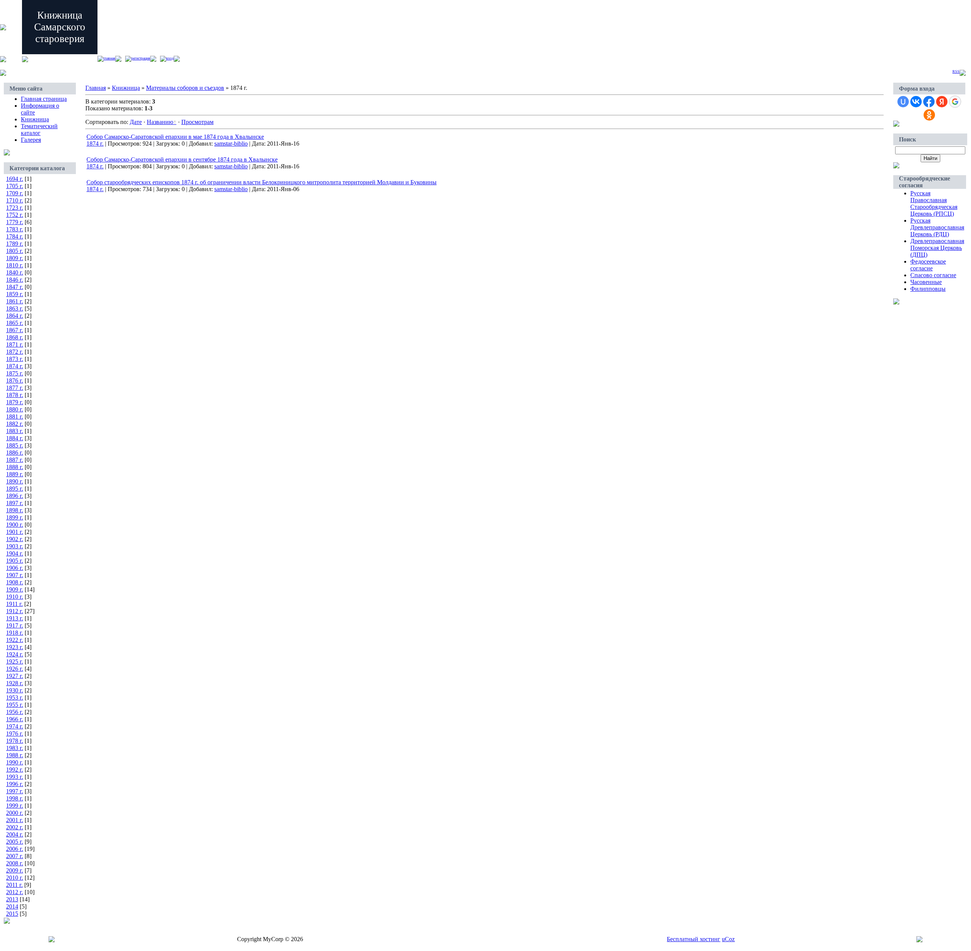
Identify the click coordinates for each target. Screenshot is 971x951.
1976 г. (14, 733)
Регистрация (140, 58)
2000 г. (14, 813)
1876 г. (14, 380)
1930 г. (14, 690)
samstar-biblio (231, 143)
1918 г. (14, 632)
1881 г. (14, 416)
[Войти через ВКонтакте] (916, 101)
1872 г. (14, 351)
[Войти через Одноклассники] (929, 115)
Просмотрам (197, 122)
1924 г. (14, 654)
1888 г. (14, 467)
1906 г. (14, 568)
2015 (12, 913)
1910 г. (14, 596)
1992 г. (14, 769)
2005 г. (14, 841)
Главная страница (44, 99)
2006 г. (14, 849)
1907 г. (14, 575)
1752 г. (14, 215)
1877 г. (14, 387)
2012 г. (14, 892)
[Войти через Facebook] (929, 101)
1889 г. (14, 474)
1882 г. (14, 424)
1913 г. (14, 618)
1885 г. (14, 445)
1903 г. (14, 546)
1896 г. (14, 496)
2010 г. (14, 877)
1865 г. (14, 323)
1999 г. (14, 805)
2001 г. (14, 820)
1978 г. (14, 741)
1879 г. (14, 402)
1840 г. (14, 272)
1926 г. (14, 668)
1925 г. (14, 661)
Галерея (31, 140)
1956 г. (14, 712)
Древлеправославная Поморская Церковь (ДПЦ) (937, 248)
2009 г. (14, 870)
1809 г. (14, 258)
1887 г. (14, 460)
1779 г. (14, 222)
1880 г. (14, 409)
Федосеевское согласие (928, 264)
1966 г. (14, 719)
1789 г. (14, 243)
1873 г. (14, 359)
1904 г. (14, 553)
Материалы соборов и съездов (185, 88)
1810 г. (14, 265)
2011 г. (14, 885)
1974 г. (14, 726)
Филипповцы (928, 289)
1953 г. (14, 697)
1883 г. (14, 431)
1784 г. (14, 236)
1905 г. (14, 560)
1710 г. (14, 200)
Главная (109, 58)
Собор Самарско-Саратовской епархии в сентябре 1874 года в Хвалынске (182, 159)
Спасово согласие (933, 275)
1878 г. (14, 395)
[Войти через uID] (903, 101)
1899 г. (14, 517)
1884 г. (14, 438)
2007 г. (14, 856)
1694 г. (14, 179)
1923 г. (14, 647)
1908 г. (14, 582)
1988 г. (14, 755)
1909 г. (14, 589)
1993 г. (14, 777)
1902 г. (14, 539)
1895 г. (14, 488)
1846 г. (14, 279)
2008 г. (14, 863)
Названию (160, 122)
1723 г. (14, 207)
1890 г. (14, 481)
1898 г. (14, 510)
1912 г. (14, 611)
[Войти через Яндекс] (941, 101)
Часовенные (926, 282)
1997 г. (14, 791)
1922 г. (14, 640)
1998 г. (14, 798)
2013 (12, 899)
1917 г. (14, 625)
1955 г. (14, 704)
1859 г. (14, 294)
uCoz (728, 939)
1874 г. (14, 366)
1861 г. (14, 301)
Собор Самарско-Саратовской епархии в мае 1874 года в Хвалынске (175, 136)
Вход (170, 58)
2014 (12, 906)
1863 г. (14, 308)
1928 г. (14, 683)
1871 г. (14, 344)
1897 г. (14, 503)
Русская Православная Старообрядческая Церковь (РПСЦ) (933, 203)
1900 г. (14, 524)
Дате (136, 122)
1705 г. (14, 186)
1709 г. (14, 193)
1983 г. (14, 748)
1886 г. (14, 452)
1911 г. (14, 604)
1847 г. (14, 287)
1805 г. (14, 251)
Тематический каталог (39, 129)
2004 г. (14, 834)
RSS (956, 71)
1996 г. (14, 784)
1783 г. (14, 229)
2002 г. (14, 827)
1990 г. (14, 762)
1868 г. (14, 337)
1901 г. (14, 532)
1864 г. (14, 315)
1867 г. (14, 330)
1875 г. (14, 373)
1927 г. (14, 676)
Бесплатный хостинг (693, 939)
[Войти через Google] (955, 102)
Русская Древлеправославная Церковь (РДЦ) (937, 227)
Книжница (35, 119)
